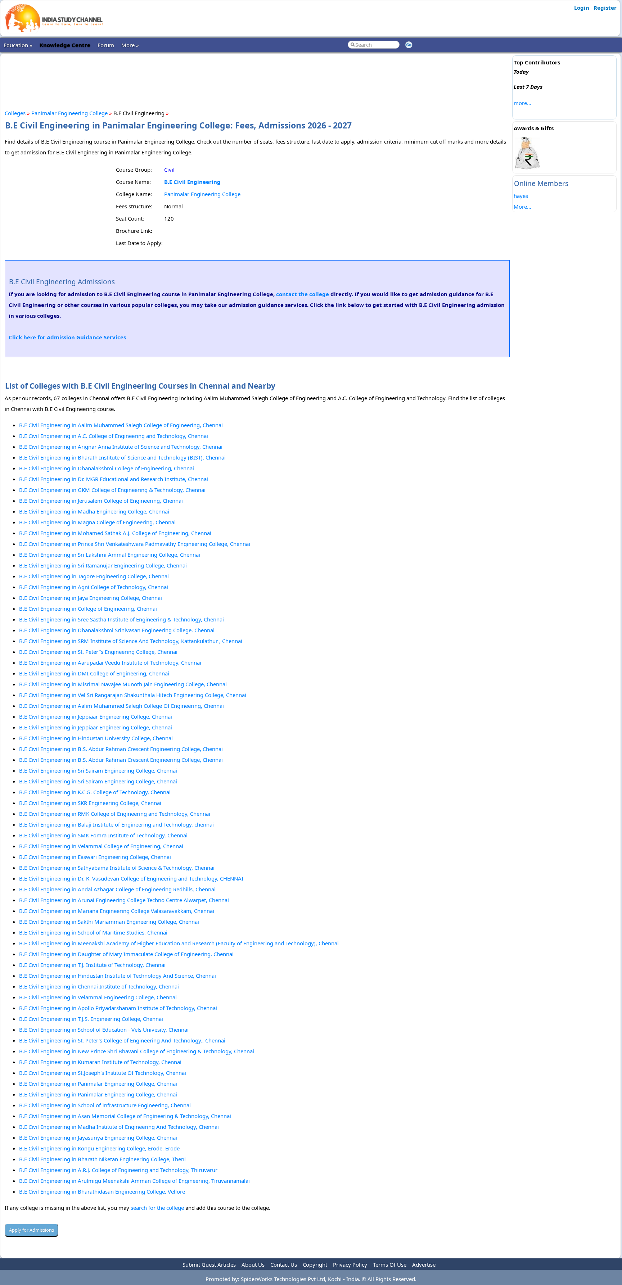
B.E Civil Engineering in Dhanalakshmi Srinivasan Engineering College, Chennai (117, 630)
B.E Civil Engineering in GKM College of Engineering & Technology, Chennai (112, 489)
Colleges (15, 113)
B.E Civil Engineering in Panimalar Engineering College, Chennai (98, 1083)
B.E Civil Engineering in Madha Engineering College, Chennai (94, 511)
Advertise (424, 1264)
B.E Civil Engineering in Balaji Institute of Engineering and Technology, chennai (116, 824)
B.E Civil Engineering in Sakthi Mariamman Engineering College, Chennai (109, 921)
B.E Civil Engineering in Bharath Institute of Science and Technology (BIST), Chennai (122, 457)
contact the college (302, 294)
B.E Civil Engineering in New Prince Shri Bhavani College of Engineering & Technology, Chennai (136, 1051)
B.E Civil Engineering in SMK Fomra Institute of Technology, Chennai (103, 835)
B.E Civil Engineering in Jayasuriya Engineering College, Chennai (98, 1137)
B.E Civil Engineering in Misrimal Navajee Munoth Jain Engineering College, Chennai (123, 684)
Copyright (315, 1264)
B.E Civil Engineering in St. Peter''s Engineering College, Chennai (98, 651)
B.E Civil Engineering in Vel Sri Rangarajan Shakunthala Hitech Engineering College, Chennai (132, 694)
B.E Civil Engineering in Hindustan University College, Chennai (96, 738)
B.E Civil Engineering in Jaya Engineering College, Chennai (90, 597)
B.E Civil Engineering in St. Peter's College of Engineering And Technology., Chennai (122, 1040)
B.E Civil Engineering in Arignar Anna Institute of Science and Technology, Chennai (120, 446)
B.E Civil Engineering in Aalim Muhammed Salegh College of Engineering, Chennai (121, 425)
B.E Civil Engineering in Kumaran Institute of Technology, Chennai (100, 1061)
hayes (521, 195)
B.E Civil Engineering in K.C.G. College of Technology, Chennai (95, 792)
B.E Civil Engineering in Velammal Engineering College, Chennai (98, 997)
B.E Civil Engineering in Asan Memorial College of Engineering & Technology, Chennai (125, 1115)
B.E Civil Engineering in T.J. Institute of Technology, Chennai (92, 964)
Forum (106, 45)
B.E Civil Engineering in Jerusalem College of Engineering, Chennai (101, 500)
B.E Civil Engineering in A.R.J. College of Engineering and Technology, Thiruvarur (118, 1169)
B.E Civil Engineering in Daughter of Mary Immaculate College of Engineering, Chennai (126, 954)
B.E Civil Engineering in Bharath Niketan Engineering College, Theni (102, 1159)
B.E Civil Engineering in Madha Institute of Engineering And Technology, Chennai (119, 1126)
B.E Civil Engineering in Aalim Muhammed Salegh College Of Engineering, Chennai (121, 705)
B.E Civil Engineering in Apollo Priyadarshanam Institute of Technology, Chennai (118, 1008)
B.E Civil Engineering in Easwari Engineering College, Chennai (95, 856)
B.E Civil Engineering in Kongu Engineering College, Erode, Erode (99, 1148)
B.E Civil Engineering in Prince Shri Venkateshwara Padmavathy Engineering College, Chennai (134, 543)
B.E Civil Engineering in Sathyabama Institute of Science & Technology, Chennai (117, 867)
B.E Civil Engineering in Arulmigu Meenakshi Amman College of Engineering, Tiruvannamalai (134, 1180)
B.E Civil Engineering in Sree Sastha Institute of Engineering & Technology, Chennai (121, 619)
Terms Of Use (389, 1264)
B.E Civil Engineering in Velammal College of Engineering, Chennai (101, 846)
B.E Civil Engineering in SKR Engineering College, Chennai (90, 802)
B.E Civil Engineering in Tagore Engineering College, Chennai (94, 576)
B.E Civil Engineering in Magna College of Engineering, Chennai (97, 522)
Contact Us (283, 1264)
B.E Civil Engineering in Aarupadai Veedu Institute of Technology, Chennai (110, 662)
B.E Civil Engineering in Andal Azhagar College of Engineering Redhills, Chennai (117, 889)
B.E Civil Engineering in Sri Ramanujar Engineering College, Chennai (103, 565)
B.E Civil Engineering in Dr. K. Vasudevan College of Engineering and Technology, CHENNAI (131, 878)
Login (581, 7)
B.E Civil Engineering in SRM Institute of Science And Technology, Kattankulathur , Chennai (130, 640)
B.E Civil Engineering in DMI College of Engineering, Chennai (94, 673)
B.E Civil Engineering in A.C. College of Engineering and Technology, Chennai (113, 435)
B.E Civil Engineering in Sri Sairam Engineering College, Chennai (98, 770)
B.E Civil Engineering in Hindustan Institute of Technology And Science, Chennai (117, 975)
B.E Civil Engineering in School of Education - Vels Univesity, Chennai (104, 1029)
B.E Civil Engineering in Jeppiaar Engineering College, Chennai (95, 716)
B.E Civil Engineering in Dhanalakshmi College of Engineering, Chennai (106, 468)
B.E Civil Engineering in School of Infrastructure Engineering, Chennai (105, 1105)
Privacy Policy (350, 1264)
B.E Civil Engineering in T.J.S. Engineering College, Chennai (91, 1018)
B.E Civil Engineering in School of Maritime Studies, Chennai (93, 932)
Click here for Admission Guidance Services (67, 337)
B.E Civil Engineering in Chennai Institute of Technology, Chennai (99, 986)
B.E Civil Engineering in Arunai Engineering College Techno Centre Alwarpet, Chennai (124, 900)
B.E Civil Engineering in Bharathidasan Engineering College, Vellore (102, 1191)
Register (605, 7)
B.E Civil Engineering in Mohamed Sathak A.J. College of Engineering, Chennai (115, 533)
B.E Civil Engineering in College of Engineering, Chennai (88, 608)
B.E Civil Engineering (192, 181)
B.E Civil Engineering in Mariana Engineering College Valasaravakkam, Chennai (116, 910)
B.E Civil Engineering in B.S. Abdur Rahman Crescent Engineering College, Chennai (121, 748)
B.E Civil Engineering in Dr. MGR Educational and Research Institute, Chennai (113, 479)
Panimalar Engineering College (69, 113)
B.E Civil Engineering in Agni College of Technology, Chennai (93, 587)
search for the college (157, 1207)
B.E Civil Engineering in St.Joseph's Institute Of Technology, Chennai (102, 1072)
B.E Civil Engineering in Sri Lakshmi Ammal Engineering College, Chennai (109, 554)
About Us (253, 1264)
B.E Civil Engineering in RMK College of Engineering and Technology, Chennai (114, 813)
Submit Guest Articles (209, 1264)
